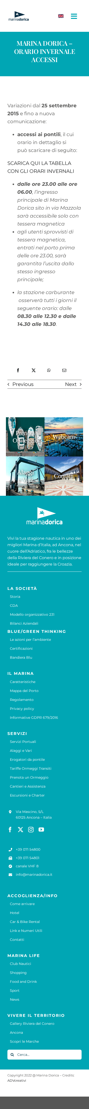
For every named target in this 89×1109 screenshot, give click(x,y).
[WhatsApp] (49, 370)
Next (71, 384)
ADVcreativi (16, 1080)
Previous (23, 384)
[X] (33, 370)
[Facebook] (18, 370)
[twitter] (20, 829)
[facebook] (10, 829)
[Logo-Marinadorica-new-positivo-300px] (18, 13)
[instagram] (31, 829)
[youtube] (41, 829)
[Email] (64, 370)
